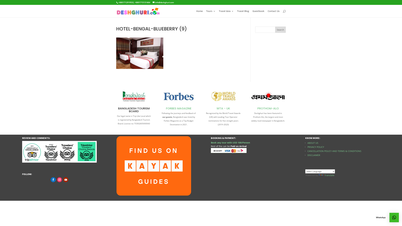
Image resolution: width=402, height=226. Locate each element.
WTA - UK (223, 108)
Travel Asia (225, 11)
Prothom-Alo (268, 108)
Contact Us (274, 11)
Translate (329, 175)
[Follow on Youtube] (65, 179)
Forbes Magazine (178, 108)
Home (199, 11)
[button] (394, 217)
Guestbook (258, 11)
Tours (209, 11)
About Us (312, 142)
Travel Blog (243, 11)
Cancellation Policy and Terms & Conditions (334, 151)
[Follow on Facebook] (53, 179)
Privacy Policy (315, 146)
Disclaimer (313, 155)
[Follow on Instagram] (59, 179)
